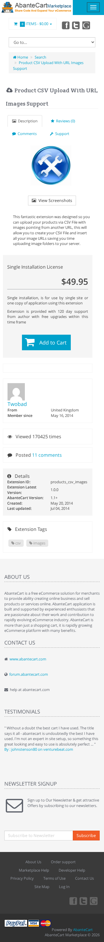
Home (22, 57)
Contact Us (84, 878)
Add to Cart (52, 342)
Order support (63, 861)
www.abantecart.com (28, 659)
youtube (86, 25)
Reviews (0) (64, 120)
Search (40, 57)
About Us (33, 861)
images (38, 543)
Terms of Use (54, 878)
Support (61, 133)
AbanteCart (83, 929)
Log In (64, 886)
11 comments (47, 455)
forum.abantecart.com (28, 674)
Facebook (65, 25)
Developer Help (72, 870)
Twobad (17, 403)
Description (27, 120)
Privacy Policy (22, 878)
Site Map (41, 886)
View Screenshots (54, 200)
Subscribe (86, 835)
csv (17, 543)
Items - (35, 23)
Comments (26, 133)
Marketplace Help (34, 870)
